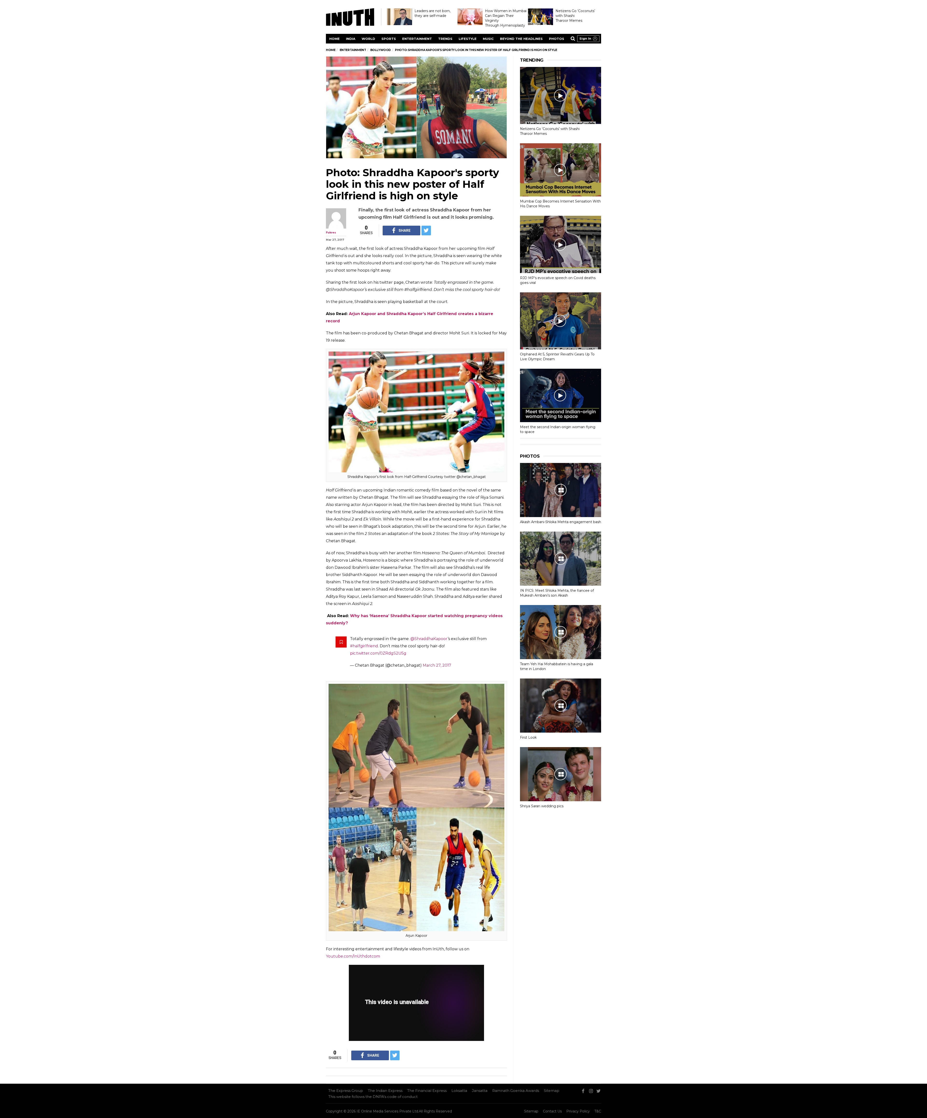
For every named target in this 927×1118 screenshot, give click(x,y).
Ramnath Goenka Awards (515, 1090)
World (368, 39)
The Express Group (345, 1090)
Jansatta (479, 1090)
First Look (528, 737)
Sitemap (551, 1090)
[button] (588, 39)
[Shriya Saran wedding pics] (560, 774)
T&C (597, 1111)
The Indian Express (385, 1090)
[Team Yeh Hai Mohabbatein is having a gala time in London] (560, 632)
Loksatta (459, 1090)
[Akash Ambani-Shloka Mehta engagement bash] (560, 490)
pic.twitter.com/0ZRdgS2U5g (378, 653)
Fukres (331, 232)
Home (334, 39)
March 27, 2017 (437, 665)
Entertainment (417, 39)
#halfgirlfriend (364, 646)
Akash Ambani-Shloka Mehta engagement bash (560, 522)
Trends (445, 39)
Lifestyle (468, 39)
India (350, 39)
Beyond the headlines (521, 39)
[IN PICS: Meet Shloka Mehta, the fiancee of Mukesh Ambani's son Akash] (560, 559)
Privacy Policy (578, 1111)
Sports (388, 39)
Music (488, 39)
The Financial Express (427, 1090)
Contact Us (552, 1111)
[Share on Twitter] (426, 230)
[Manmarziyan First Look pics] (560, 705)
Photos (556, 39)
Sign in (585, 38)
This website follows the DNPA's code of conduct (373, 1096)
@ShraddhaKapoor (429, 638)
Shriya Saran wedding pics (541, 806)
